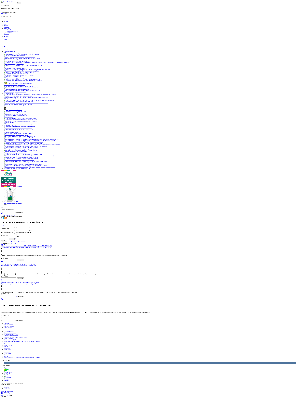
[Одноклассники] (5, 218)
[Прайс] (4, 244)
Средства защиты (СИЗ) (10, 125)
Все (15, 243)
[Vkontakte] (4, 362)
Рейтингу (23, 241)
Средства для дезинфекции (11, 132)
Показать (12, 238)
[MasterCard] (7, 377)
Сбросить (17, 238)
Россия (17, 236)
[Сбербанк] (6, 370)
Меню (5, 39)
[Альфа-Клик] (8, 372)
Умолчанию (14, 241)
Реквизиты (10, 32)
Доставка (6, 27)
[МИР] (6, 375)
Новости (6, 24)
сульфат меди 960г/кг (21, 234)
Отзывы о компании (12, 31)
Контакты (6, 34)
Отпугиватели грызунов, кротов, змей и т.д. (15, 105)
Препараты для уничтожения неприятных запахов (17, 168)
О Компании (7, 28)
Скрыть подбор (5, 238)
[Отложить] (2, 262)
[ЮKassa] (6, 380)
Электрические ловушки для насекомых (14, 85)
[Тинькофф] (7, 373)
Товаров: (3, 240)
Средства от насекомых (10, 51)
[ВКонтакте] (1, 218)
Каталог (6, 22)
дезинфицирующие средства (23, 232)
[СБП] (5, 368)
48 (12, 243)
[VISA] (6, 376)
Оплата (6, 25)
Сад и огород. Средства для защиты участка (15, 151)
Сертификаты (10, 29)
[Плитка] (1, 244)
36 (11, 243)
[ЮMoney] (7, 379)
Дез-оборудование (8, 117)
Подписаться (19, 212)
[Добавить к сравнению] (2, 261)
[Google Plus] (6, 218)
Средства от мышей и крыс (11, 93)
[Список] (3, 244)
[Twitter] (3, 218)
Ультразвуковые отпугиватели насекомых (15, 92)
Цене (19, 241)
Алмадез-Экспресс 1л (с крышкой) (13, 203)
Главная (6, 21)
